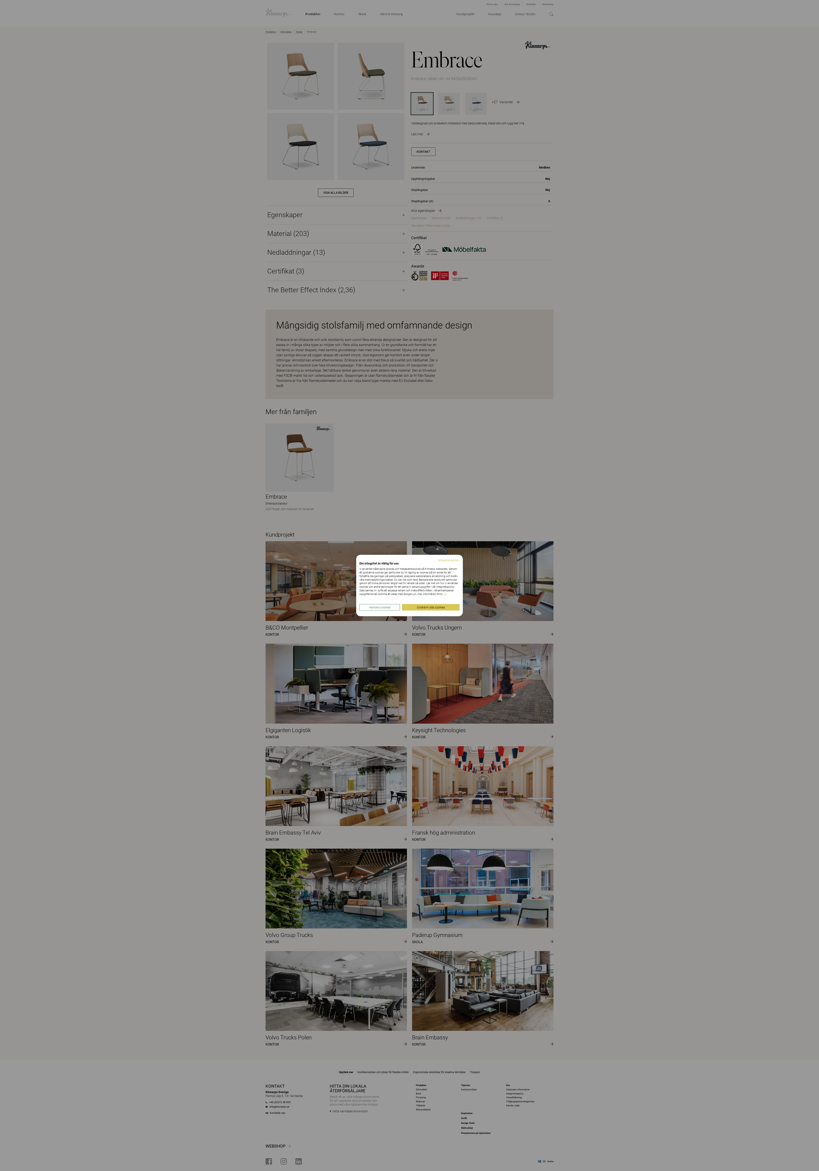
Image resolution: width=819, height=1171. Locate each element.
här (444, 593)
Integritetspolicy (449, 560)
